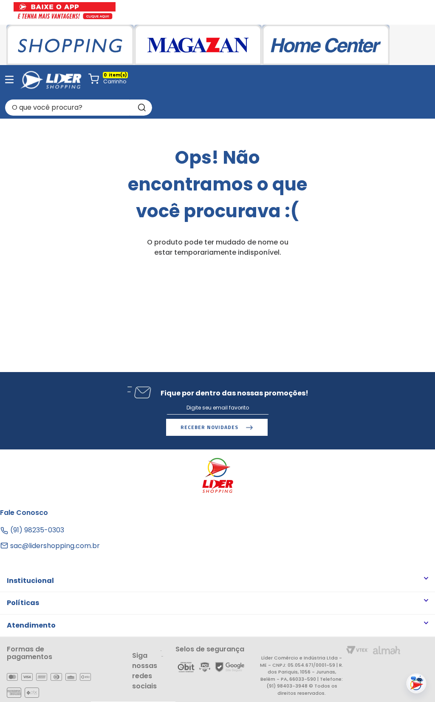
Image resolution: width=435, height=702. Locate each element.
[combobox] (78, 107)
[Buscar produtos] (141, 107)
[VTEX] (357, 651)
